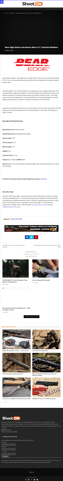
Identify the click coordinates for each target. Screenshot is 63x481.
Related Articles (31, 251)
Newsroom (11, 13)
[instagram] (37, 479)
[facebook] (27, 237)
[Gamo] (31, 226)
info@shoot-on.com (6, 430)
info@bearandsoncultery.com (11, 207)
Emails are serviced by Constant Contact (42, 462)
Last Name (4, 446)
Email (4, 451)
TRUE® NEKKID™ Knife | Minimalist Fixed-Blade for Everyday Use (15, 281)
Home (6, 13)
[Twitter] (28, 479)
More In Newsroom (31, 256)
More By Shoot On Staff (30, 254)
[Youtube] (34, 479)
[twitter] (31, 237)
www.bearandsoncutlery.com (40, 205)
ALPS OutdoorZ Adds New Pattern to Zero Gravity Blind (47, 245)
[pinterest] (36, 237)
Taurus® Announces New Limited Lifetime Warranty (13, 245)
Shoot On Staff (9, 50)
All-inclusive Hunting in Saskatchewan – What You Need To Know (16, 309)
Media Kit (31, 472)
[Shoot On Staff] (6, 219)
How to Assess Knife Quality (41, 280)
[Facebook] (25, 479)
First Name (4, 442)
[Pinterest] (31, 479)
